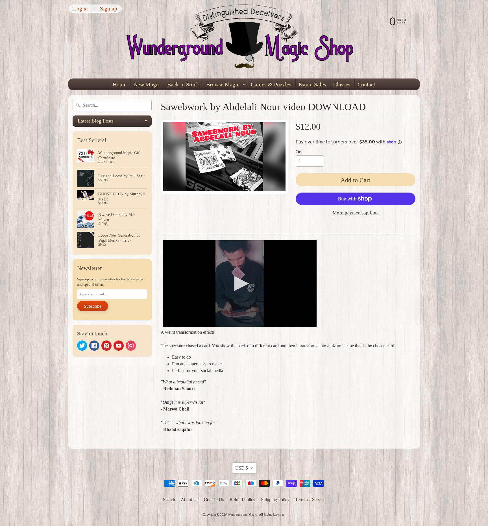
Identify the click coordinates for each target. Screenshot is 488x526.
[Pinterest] (106, 346)
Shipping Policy (275, 499)
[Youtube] (119, 346)
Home (120, 84)
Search (169, 499)
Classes (341, 84)
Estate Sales (312, 84)
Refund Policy (242, 499)
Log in (80, 8)
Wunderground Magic (243, 514)
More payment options (355, 212)
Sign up (108, 8)
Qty (299, 151)
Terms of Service (310, 499)
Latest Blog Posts (115, 122)
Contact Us (214, 499)
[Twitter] (82, 346)
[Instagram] (131, 346)
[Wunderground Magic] (244, 39)
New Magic (147, 84)
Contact (366, 84)
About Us (189, 499)
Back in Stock (183, 84)
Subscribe (92, 306)
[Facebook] (94, 346)
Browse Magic (226, 85)
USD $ (241, 468)
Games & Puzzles (271, 84)
